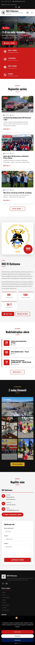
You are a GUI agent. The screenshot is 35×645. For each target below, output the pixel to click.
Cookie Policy (5, 610)
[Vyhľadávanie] (32, 12)
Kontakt (4, 608)
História (4, 602)
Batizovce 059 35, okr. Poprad (9, 4)
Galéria (4, 600)
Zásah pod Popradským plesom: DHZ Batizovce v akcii (17, 119)
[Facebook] (16, 7)
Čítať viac (6, 129)
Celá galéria (18, 464)
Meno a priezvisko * (9, 528)
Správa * (6, 543)
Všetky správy (16, 209)
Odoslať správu (18, 560)
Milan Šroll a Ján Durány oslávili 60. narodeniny (17, 193)
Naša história (23, 314)
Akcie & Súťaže (6, 597)
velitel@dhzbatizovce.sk (19, 1)
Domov (4, 592)
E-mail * (6, 536)
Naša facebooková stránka (13, 514)
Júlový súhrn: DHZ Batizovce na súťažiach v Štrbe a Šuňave (16, 157)
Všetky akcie (16, 372)
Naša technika (10, 43)
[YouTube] (19, 7)
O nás (3, 595)
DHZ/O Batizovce (12, 11)
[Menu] (27, 12)
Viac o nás (9, 314)
